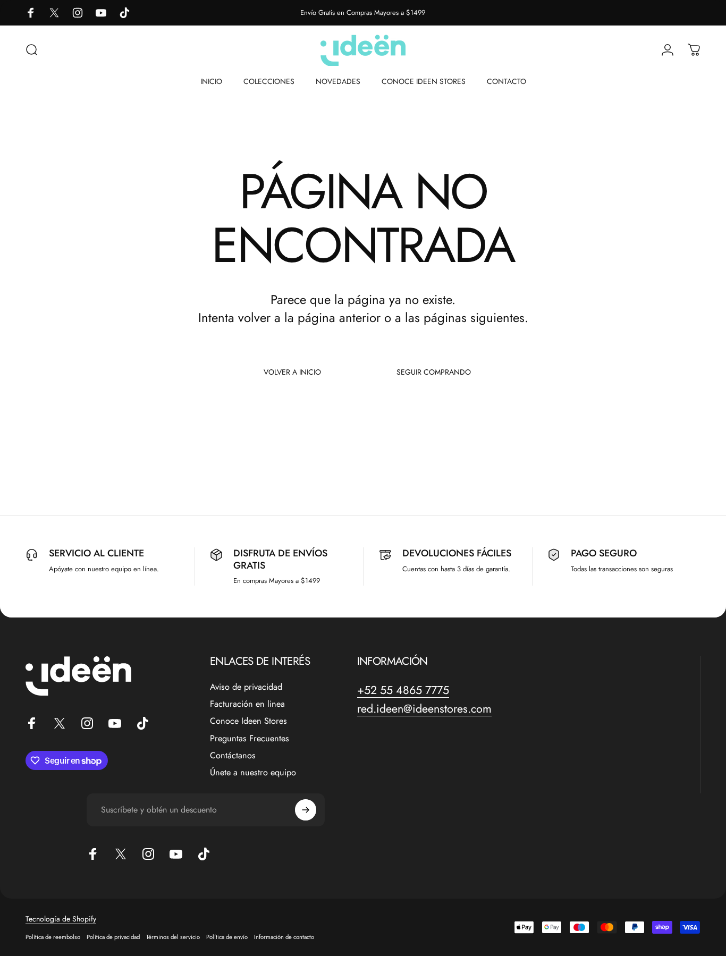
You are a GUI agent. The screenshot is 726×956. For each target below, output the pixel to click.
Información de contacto (284, 937)
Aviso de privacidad (246, 687)
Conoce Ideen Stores (248, 721)
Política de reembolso (53, 937)
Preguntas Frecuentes (249, 738)
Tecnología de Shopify (61, 918)
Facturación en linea (247, 704)
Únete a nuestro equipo (253, 773)
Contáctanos (233, 755)
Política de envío (227, 937)
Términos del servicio (173, 937)
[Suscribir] (305, 809)
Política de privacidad (113, 937)
